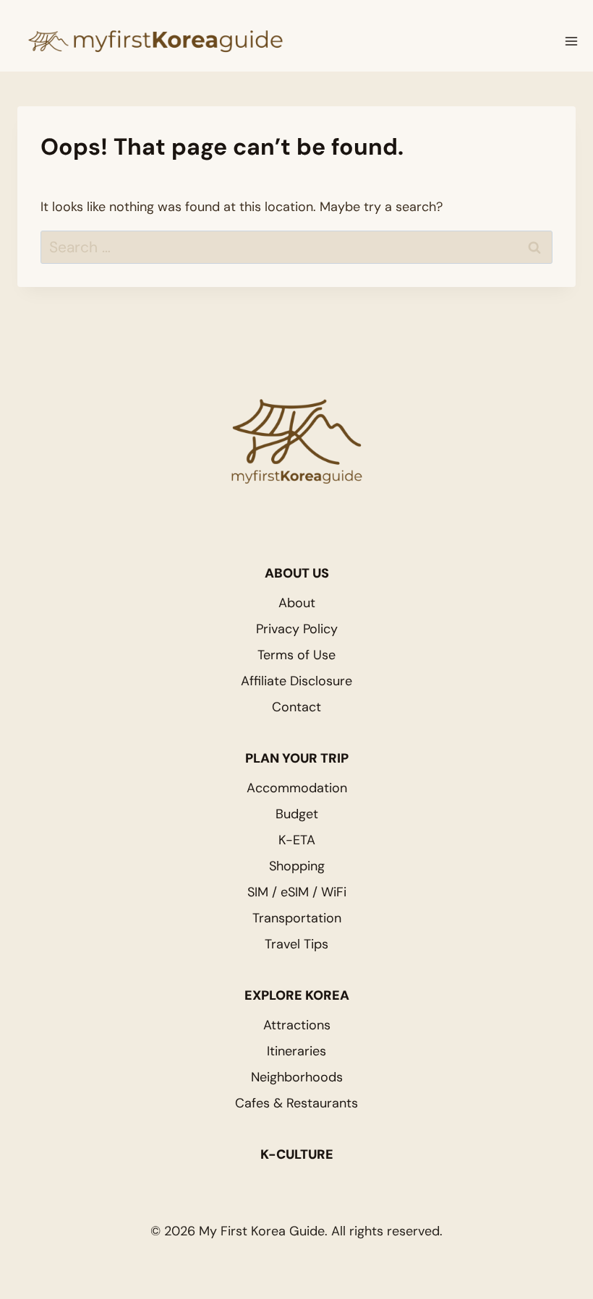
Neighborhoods (297, 1077)
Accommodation (297, 788)
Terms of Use (296, 655)
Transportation (296, 918)
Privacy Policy (297, 629)
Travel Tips (296, 944)
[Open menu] (571, 41)
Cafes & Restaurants (296, 1103)
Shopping (297, 866)
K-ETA (296, 840)
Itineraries (296, 1051)
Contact (296, 707)
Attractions (296, 1025)
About (296, 603)
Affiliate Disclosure (296, 681)
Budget (297, 814)
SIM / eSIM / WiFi (296, 892)
